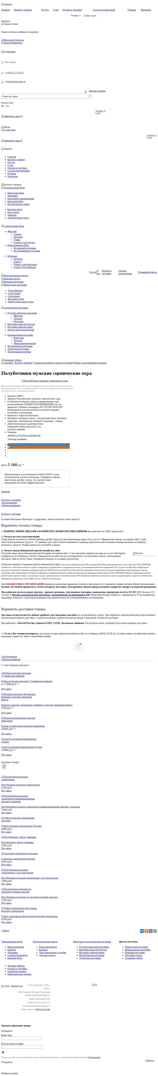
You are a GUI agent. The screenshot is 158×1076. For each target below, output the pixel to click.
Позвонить (16, 42)
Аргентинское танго (18, 217)
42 (20, 435)
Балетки (11, 949)
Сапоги (17, 234)
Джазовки (12, 195)
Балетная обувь (15, 201)
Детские (18, 318)
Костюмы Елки (16, 299)
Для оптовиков (9, 502)
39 (8, 435)
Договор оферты (16, 965)
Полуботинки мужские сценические (20, 784)
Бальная (43, 949)
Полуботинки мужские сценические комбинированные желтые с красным (40, 806)
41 (18, 435)
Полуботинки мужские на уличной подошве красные (29, 897)
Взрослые (19, 337)
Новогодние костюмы (15, 285)
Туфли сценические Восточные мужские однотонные (29, 916)
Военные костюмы (13, 281)
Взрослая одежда (48, 947)
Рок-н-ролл (13, 212)
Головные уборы (12, 360)
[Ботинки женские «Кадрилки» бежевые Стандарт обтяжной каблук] (19, 699)
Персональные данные (19, 974)
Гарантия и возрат (17, 971)
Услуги (45, 10)
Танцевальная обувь (14, 187)
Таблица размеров (17, 439)
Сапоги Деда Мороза (25, 267)
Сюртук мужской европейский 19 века (21, 747)
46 (34, 435)
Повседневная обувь (18, 245)
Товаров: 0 (100, 111)
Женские (18, 315)
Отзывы (131, 10)
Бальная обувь (14, 209)
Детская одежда (47, 955)
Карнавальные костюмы (20, 335)
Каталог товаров (23, 10)
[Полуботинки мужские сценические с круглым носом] (19, 872)
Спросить (19, 40)
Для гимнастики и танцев (52, 952)
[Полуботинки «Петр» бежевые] (18, 837)
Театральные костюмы (19, 351)
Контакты (146, 10)
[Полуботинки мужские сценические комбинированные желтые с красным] (19, 801)
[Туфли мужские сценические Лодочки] (19, 820)
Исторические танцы (18, 204)
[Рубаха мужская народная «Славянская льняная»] (19, 676)
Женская (11, 231)
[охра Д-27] (9, 447)
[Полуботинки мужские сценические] (19, 779)
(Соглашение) (94, 1057)
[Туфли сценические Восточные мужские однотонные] (19, 911)
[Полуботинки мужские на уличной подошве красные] (19, 892)
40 (11, 435)
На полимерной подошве (27, 251)
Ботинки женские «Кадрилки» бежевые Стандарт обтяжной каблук (37, 705)
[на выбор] (7, 453)
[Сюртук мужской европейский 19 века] (19, 741)
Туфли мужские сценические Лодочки (21, 826)
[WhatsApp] (155, 931)
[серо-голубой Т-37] (7, 450)
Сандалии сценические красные (18, 858)
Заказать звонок (97, 91)
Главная (5, 10)
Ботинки (18, 237)
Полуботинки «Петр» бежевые (17, 842)
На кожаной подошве (25, 248)
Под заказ (6, 689)
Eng (7, 106)
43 (22, 435)
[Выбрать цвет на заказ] (7, 455)
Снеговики (14, 296)
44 (29, 435)
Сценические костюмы (16, 307)
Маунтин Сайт (43, 1009)
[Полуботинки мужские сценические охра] (45, 380)
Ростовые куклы (133, 955)
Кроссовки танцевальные (20, 198)
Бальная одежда (12, 278)
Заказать (5, 491)
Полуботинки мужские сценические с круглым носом (29, 878)
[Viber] (150, 931)
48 (39, 435)
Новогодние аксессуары (20, 301)
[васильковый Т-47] (7, 444)
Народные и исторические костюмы (92, 941)
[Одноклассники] (146, 931)
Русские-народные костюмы (94, 947)
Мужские (18, 321)
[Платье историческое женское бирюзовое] (19, 720)
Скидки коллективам (104, 10)
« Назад (5, 930)
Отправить (7, 1062)
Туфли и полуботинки (25, 264)
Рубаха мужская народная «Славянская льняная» (27, 681)
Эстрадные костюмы (18, 349)
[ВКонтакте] (142, 931)
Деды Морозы (15, 290)
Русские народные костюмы (22, 313)
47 (36, 435)
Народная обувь (15, 193)
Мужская (12, 256)
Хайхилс (12, 215)
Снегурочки (14, 293)
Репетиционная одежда (16, 275)
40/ (14, 435)
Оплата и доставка (72, 10)
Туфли (17, 239)
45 (32, 435)
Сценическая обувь (14, 226)
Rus (2, 106)
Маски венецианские (25, 343)
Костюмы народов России (21, 324)
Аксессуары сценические (20, 329)
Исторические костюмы (20, 346)
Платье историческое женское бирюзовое (23, 726)
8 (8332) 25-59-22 (15, 72)
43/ (26, 435)
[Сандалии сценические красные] (19, 853)
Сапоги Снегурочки (24, 242)
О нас (56, 10)
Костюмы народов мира (20, 327)
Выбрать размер (9, 1073)
